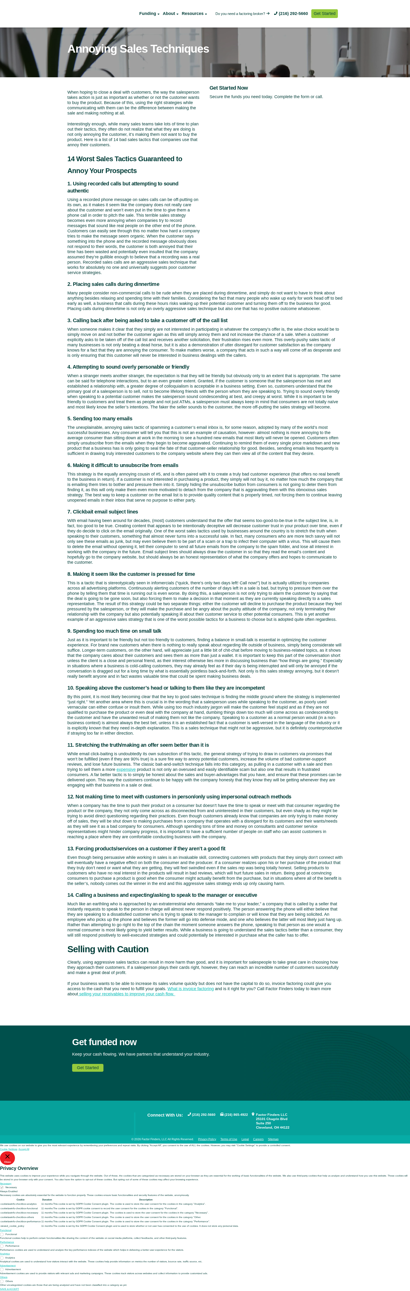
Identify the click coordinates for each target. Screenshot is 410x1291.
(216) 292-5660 (293, 13)
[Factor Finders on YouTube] (157, 1122)
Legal (245, 1139)
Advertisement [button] (8, 1265)
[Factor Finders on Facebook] (149, 1122)
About (169, 13)
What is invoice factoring (191, 988)
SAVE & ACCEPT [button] (9, 1289)
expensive (126, 769)
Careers (258, 1139)
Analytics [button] (5, 1253)
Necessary (11, 1187)
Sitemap (273, 1139)
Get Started (324, 13)
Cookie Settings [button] (8, 1149)
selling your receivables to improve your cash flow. (126, 994)
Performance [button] (7, 1242)
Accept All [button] (24, 1149)
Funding (147, 13)
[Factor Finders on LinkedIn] (172, 1122)
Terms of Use (228, 1139)
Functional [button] (5, 1230)
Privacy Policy (207, 1139)
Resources (193, 13)
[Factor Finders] (92, 19)
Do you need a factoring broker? (240, 14)
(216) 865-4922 (236, 1115)
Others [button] (3, 1277)
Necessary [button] (5, 1183)
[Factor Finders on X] (165, 1122)
